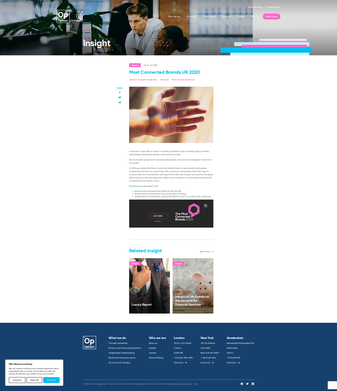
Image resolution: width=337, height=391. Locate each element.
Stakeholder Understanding (122, 353)
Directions (178, 362)
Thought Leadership (118, 343)
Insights (152, 348)
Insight (135, 65)
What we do (174, 16)
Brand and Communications (122, 357)
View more (205, 251)
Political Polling (255, 7)
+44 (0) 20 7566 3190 (183, 357)
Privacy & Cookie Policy (159, 384)
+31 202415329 (233, 357)
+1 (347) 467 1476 (208, 357)
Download (134, 186)
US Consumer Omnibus (119, 362)
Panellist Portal (273, 7)
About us (226, 16)
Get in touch (271, 16)
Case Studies (209, 16)
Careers (241, 16)
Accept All (51, 380)
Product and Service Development (125, 348)
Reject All (34, 380)
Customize (17, 380)
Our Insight (192, 16)
